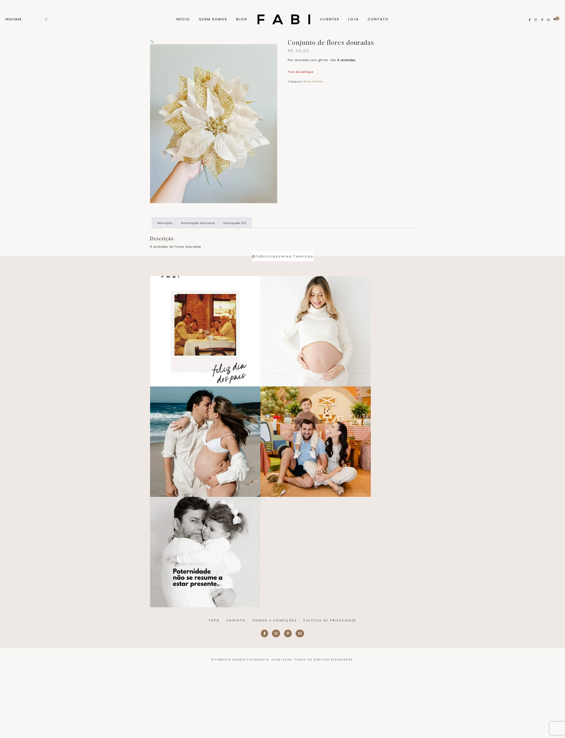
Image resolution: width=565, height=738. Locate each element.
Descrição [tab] (165, 223)
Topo (214, 620)
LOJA (353, 19)
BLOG (241, 19)
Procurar (14, 19)
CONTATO (378, 19)
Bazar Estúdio (313, 81)
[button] (152, 41)
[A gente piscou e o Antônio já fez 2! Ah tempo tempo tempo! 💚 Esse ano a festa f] (315, 441)
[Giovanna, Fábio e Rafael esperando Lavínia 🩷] (315, 331)
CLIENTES (329, 19)
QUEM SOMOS (213, 19)
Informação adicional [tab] (198, 223)
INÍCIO (183, 19)
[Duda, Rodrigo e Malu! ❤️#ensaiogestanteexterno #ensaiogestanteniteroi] (205, 441)
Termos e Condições (274, 620)
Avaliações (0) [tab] (234, 223)
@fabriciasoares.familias (283, 256)
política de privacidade (329, 620)
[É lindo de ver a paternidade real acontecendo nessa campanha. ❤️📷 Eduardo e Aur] (205, 552)
